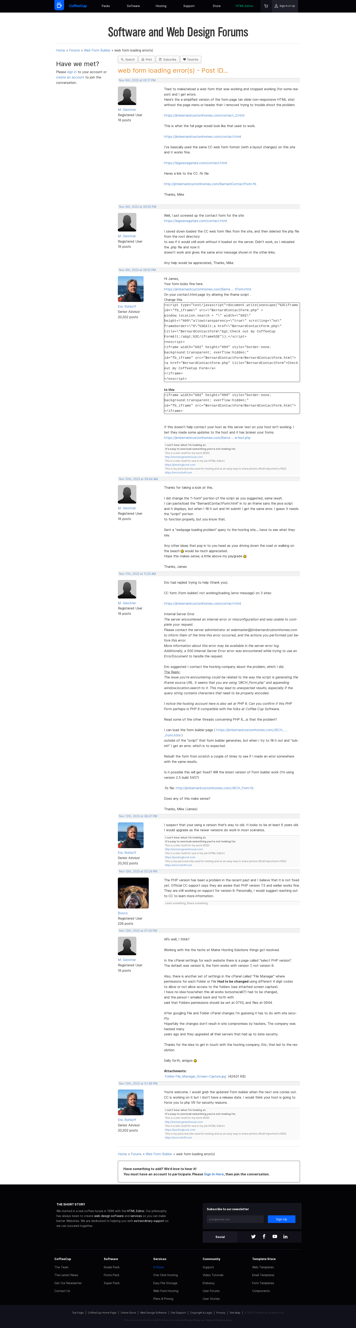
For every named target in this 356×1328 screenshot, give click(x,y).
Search (129, 59)
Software (133, 6)
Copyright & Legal (201, 1312)
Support (189, 6)
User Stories (211, 1298)
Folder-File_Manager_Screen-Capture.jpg (195, 1076)
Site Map (235, 1312)
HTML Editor (244, 6)
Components (261, 1291)
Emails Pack (111, 1267)
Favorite (192, 59)
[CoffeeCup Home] (78, 6)
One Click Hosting (165, 1275)
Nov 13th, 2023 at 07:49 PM (138, 1083)
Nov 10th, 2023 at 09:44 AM (138, 479)
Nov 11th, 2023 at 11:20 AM (137, 573)
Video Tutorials (213, 1275)
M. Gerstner (127, 110)
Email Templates (263, 1275)
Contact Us (62, 1291)
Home (60, 50)
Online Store (128, 1312)
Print (148, 59)
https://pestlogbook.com (180, 464)
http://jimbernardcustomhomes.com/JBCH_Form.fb (215, 788)
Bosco (123, 913)
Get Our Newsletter (68, 1283)
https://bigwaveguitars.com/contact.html (195, 163)
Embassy (209, 1283)
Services (159, 1259)
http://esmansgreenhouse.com (184, 456)
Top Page (78, 1312)
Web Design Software (153, 1312)
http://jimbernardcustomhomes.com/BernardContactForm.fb (210, 184)
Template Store (264, 1259)
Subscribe (169, 59)
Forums (74, 50)
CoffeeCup (62, 1259)
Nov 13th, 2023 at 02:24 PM (138, 871)
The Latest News (66, 1275)
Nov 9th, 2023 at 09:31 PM (137, 270)
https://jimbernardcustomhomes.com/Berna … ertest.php (207, 438)
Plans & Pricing (163, 1298)
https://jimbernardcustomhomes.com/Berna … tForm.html (207, 289)
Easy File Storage (165, 1283)
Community (211, 1259)
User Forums (211, 1291)
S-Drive (158, 1267)
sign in (72, 72)
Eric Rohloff (127, 306)
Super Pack (111, 1283)
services (136, 1216)
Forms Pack (111, 1275)
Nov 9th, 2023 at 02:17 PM (137, 80)
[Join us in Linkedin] (285, 1236)
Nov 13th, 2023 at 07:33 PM (138, 930)
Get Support (178, 1312)
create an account (70, 77)
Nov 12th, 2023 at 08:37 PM (138, 816)
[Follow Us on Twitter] (253, 1236)
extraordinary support (149, 1221)
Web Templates (263, 1267)
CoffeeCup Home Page (102, 1312)
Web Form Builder (97, 50)
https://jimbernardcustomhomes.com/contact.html (202, 136)
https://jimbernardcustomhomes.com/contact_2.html (204, 115)
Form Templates (263, 1283)
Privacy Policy (192, 1320)
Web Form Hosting (165, 1291)
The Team (61, 1267)
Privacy (220, 1312)
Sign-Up (281, 1219)
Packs (106, 6)
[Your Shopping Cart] (266, 6)
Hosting (161, 6)
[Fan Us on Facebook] (264, 1236)
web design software (109, 1216)
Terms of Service (215, 1320)
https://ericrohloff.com (178, 472)
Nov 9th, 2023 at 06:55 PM (137, 206)
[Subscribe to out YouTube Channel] (275, 1236)
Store (217, 6)
